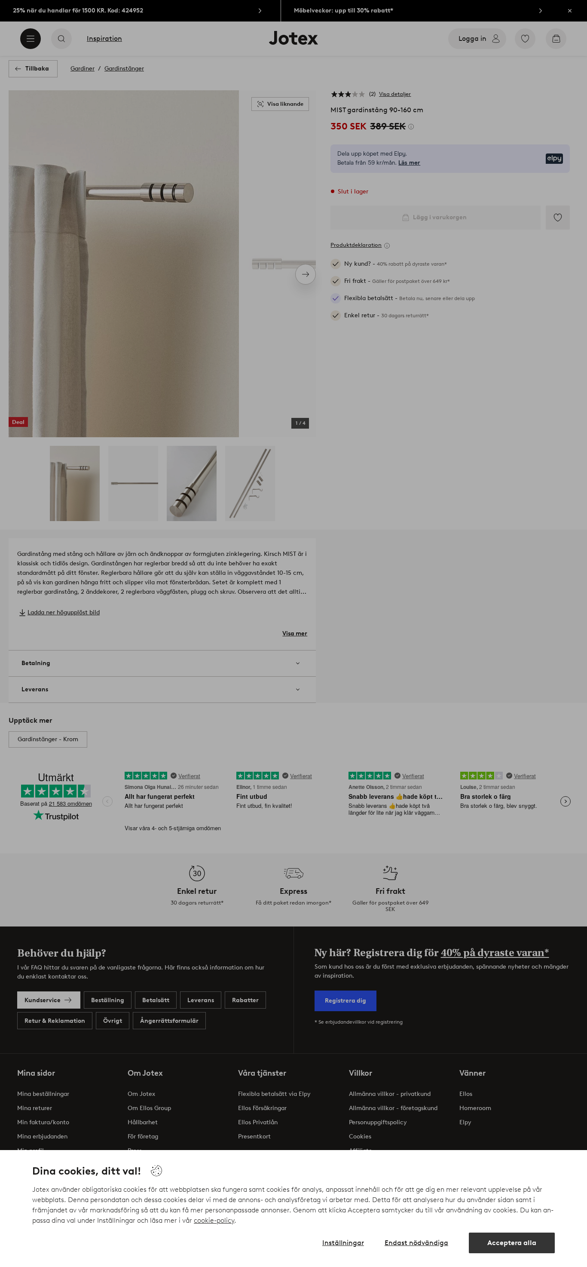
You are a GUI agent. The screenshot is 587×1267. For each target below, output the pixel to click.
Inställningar (343, 1243)
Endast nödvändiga (416, 1243)
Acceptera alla (511, 1243)
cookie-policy (214, 1220)
